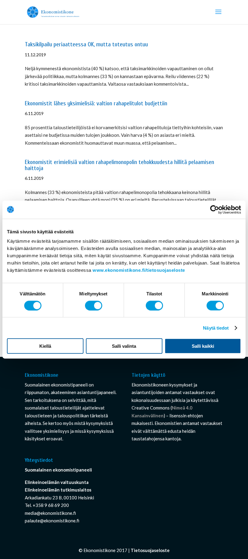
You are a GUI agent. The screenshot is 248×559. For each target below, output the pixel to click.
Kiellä (45, 346)
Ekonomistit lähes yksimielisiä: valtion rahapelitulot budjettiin (96, 103)
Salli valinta (124, 346)
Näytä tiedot (216, 327)
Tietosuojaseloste (150, 550)
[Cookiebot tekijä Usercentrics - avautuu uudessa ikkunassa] (214, 209)
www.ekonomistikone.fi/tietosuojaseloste (139, 270)
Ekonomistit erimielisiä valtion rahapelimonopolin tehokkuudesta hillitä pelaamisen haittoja (119, 165)
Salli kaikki (203, 346)
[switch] (93, 305)
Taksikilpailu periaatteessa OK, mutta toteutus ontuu (86, 44)
